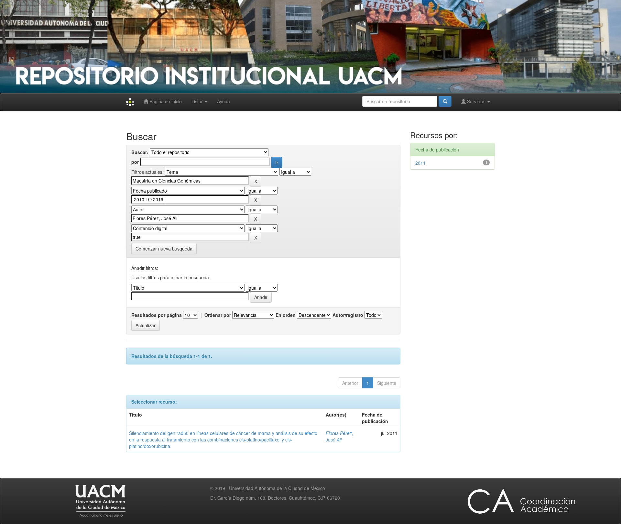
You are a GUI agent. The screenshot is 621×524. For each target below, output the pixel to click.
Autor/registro (347, 315)
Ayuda (223, 101)
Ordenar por (217, 315)
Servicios (476, 101)
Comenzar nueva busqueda (164, 248)
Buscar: (139, 152)
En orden (286, 315)
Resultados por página (156, 315)
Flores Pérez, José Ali (339, 436)
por (135, 162)
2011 (420, 163)
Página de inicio (165, 101)
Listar (197, 101)
